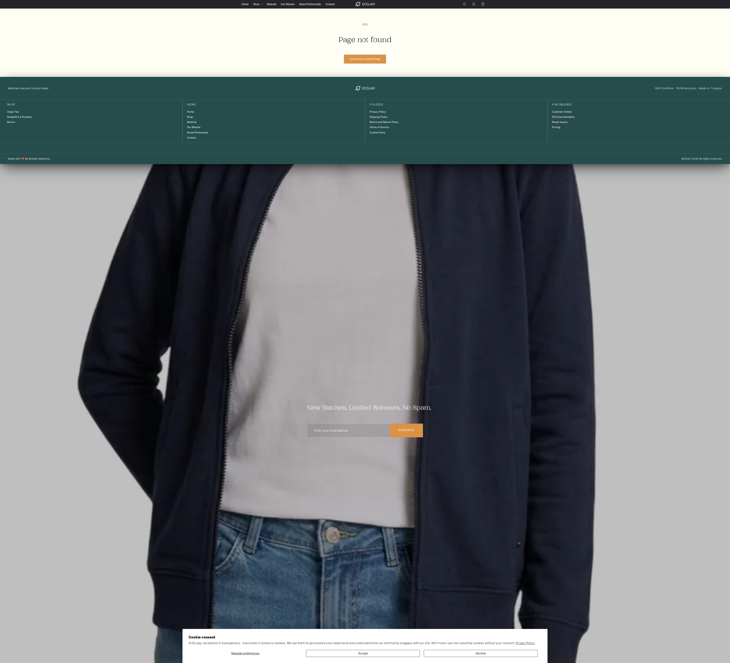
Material (192, 122)
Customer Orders (562, 111)
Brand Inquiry (560, 122)
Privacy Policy (525, 643)
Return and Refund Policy (384, 122)
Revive (11, 122)
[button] (257, 4)
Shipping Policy (379, 117)
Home (190, 111)
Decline (481, 653)
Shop (190, 117)
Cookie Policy (377, 132)
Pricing (556, 127)
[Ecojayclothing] (365, 88)
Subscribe (406, 430)
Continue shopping (365, 59)
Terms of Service (379, 127)
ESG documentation (563, 117)
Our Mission (194, 127)
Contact (191, 137)
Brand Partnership (197, 132)
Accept (363, 653)
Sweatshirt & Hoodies (19, 117)
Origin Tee (13, 111)
